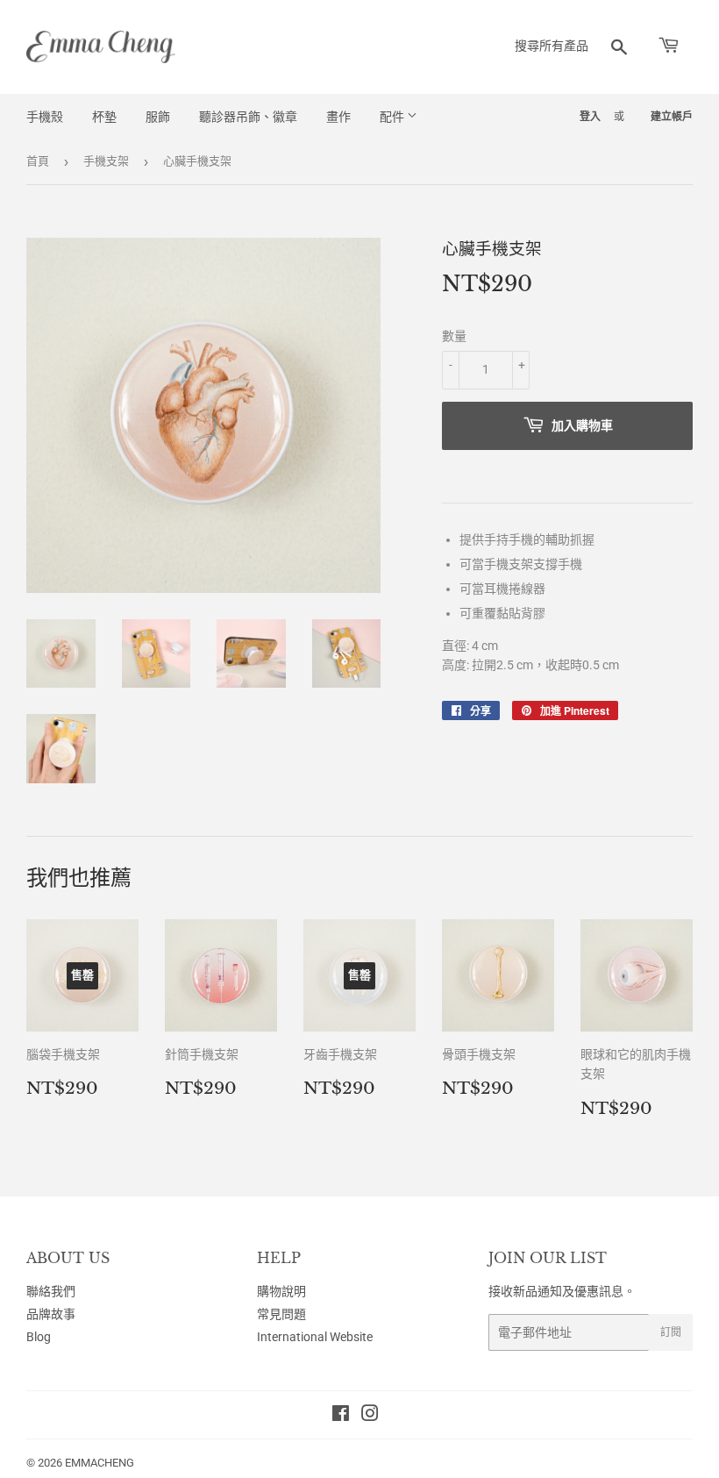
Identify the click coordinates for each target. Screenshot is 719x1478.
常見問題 (281, 1314)
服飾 (158, 117)
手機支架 (106, 161)
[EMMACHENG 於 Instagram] (370, 1416)
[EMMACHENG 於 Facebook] (340, 1416)
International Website (315, 1337)
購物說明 (281, 1291)
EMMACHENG (99, 1462)
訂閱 (670, 1332)
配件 (393, 117)
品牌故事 (50, 1314)
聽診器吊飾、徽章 (248, 117)
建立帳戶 (672, 117)
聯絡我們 (50, 1291)
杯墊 (104, 117)
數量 (454, 336)
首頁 (37, 161)
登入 (590, 117)
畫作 (338, 117)
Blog (38, 1337)
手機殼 (44, 117)
